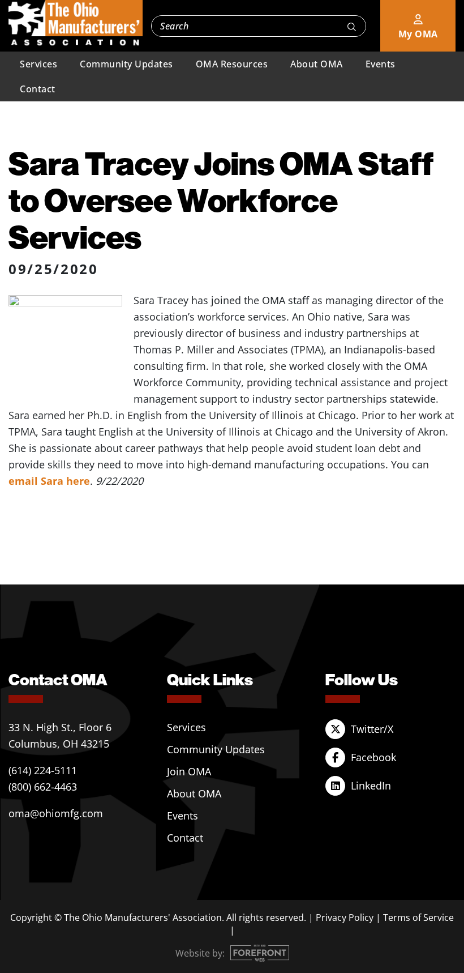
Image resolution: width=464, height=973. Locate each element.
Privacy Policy (344, 917)
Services (38, 64)
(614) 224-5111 (42, 770)
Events (381, 64)
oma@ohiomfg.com (55, 813)
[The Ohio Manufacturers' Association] (75, 23)
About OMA (316, 64)
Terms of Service (418, 917)
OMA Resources (232, 64)
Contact (37, 89)
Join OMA (189, 771)
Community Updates (126, 64)
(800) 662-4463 (42, 786)
